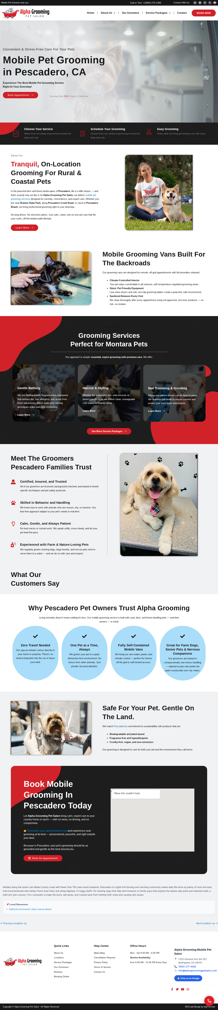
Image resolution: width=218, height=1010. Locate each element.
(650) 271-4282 (187, 966)
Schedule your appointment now (47, 830)
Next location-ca (207, 923)
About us (106, 12)
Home (90, 12)
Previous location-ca (13, 923)
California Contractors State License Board (30, 909)
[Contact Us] (209, 1001)
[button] (25, 415)
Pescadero (119, 726)
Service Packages (156, 12)
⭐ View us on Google (188, 978)
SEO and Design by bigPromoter (200, 1007)
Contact (182, 12)
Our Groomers (130, 12)
